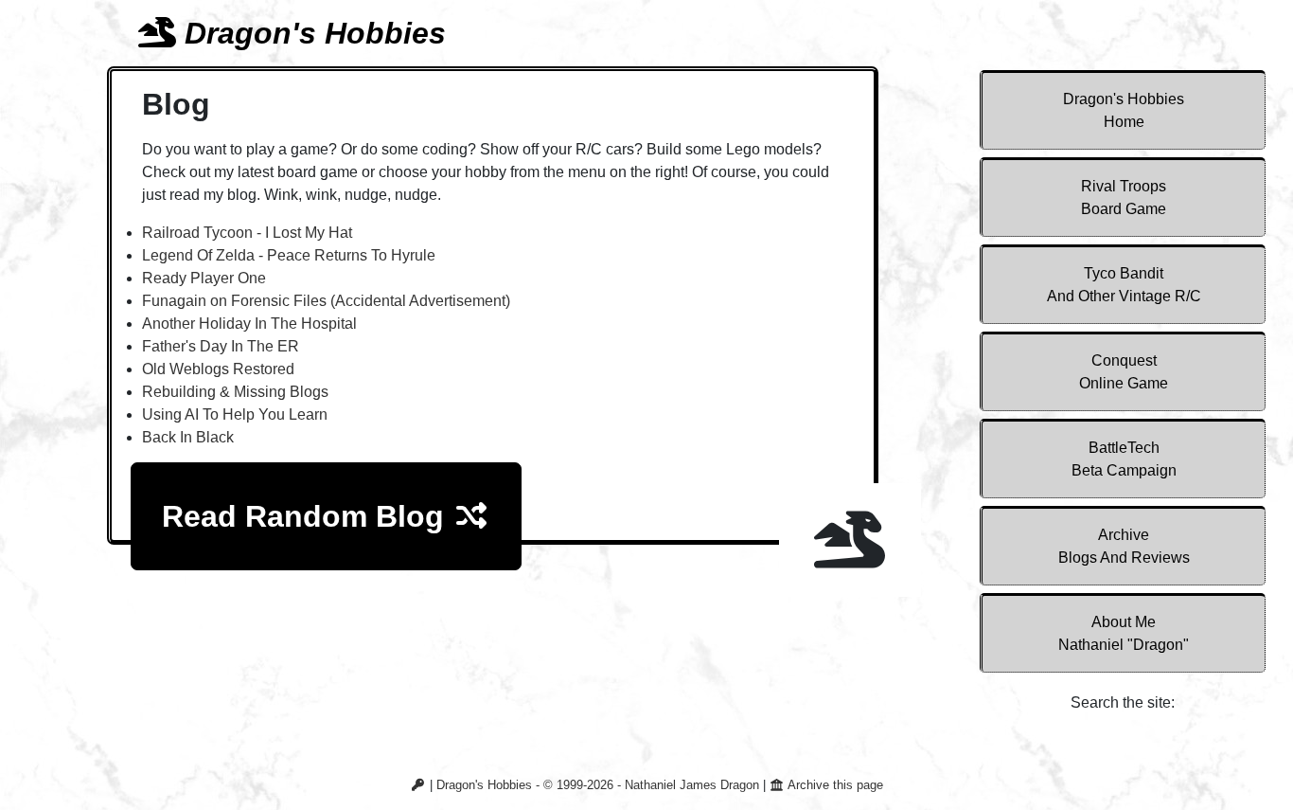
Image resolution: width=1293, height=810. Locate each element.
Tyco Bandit (1124, 284)
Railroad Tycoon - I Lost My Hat (247, 233)
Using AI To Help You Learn (235, 414)
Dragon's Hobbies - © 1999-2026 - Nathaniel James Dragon (597, 785)
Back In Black (188, 437)
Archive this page (834, 785)
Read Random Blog (307, 516)
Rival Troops (1123, 197)
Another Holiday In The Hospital (249, 323)
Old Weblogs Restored (218, 369)
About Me (1123, 633)
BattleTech (1124, 459)
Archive (1124, 546)
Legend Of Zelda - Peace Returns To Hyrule (288, 255)
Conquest (1123, 371)
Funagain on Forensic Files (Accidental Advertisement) (326, 301)
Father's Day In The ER (220, 346)
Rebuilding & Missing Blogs (235, 392)
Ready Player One (204, 278)
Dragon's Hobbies (1123, 110)
